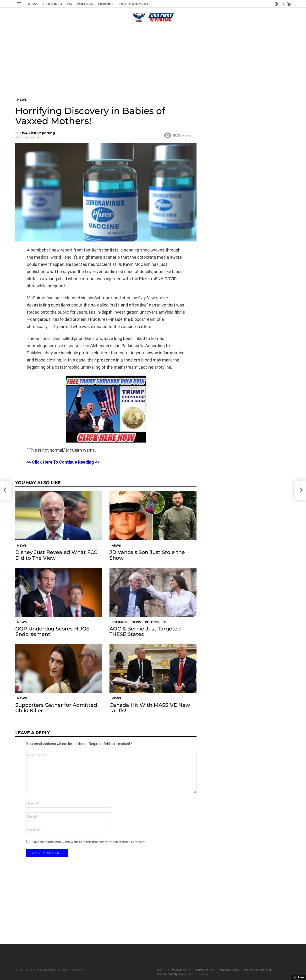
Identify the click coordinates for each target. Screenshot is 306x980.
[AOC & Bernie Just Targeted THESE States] (153, 592)
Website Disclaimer (257, 970)
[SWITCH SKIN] (276, 4)
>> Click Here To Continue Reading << (63, 462)
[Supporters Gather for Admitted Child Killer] (58, 668)
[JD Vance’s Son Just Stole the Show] (153, 515)
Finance (106, 4)
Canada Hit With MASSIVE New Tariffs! (149, 707)
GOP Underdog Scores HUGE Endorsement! (52, 631)
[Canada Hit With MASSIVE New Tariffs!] (153, 668)
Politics (85, 4)
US (69, 4)
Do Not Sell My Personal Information (183, 974)
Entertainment (133, 4)
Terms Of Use (204, 970)
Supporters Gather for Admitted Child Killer (56, 707)
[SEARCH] (282, 4)
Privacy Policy (229, 970)
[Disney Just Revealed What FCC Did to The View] (58, 515)
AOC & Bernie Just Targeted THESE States (145, 631)
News (33, 4)
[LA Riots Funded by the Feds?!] (5, 490)
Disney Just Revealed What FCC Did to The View (56, 555)
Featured (52, 4)
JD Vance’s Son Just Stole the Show (147, 555)
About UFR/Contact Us (173, 970)
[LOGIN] (289, 4)
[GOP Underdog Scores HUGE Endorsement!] (58, 592)
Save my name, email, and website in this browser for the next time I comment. (89, 841)
